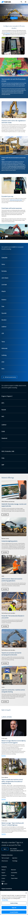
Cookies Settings (14, 903)
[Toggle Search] (21, 2)
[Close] (26, 893)
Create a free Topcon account (16, 850)
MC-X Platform (7, 33)
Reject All (14, 907)
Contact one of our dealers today (16, 199)
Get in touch (14, 18)
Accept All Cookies (14, 912)
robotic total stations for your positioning (16, 165)
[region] (14, 903)
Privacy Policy (5, 900)
